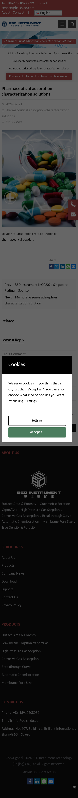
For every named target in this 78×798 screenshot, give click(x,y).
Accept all (37, 432)
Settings (37, 421)
